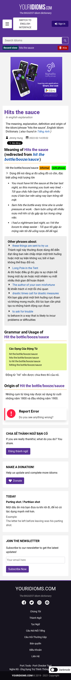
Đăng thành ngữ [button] (18, 451)
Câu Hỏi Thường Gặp (35, 637)
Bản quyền (35, 643)
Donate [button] (17, 480)
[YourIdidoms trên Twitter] (31, 603)
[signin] (7, 24)
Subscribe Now (17, 569)
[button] (35, 9)
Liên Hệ (35, 656)
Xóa (65, 47)
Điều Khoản (35, 649)
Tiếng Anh (43, 131)
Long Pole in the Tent (25, 268)
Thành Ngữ (35, 617)
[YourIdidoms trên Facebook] (24, 603)
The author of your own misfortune (33, 285)
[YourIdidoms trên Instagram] (39, 603)
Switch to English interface (25, 24)
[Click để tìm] (65, 40)
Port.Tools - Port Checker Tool (35, 665)
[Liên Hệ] (47, 603)
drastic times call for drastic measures (35, 293)
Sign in (61, 23)
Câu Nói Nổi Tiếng (35, 630)
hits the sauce (26, 47)
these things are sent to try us (30, 245)
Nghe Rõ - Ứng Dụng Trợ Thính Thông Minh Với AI (35, 669)
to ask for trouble (22, 311)
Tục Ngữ (35, 624)
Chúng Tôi (35, 611)
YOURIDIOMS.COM (22, 675)
